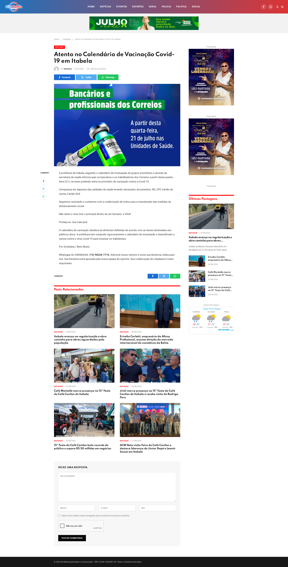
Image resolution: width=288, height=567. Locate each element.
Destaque (59, 47)
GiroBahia (68, 69)
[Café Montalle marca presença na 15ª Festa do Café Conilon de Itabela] (84, 366)
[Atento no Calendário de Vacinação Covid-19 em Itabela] (117, 125)
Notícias (105, 7)
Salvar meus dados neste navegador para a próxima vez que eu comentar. (96, 515)
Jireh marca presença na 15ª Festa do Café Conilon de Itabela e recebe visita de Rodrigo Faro (149, 394)
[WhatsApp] (43, 196)
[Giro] (13, 6)
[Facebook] (43, 181)
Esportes (138, 7)
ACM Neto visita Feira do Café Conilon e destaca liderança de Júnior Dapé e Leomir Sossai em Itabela (148, 448)
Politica (181, 7)
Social (196, 7)
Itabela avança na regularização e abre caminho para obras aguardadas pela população (80, 339)
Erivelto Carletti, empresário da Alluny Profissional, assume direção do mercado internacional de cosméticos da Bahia (146, 339)
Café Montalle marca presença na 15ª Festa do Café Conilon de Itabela (82, 393)
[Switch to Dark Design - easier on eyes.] (277, 7)
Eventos (121, 7)
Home (91, 7)
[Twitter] (43, 189)
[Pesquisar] (282, 6)
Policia (166, 7)
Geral (153, 7)
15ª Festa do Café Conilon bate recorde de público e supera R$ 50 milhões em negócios (82, 447)
